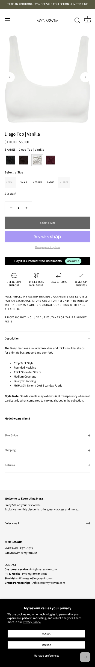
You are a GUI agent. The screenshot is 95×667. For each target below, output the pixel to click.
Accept (46, 633)
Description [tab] (12, 338)
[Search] (77, 21)
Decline (46, 645)
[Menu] (7, 20)
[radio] (10, 160)
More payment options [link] (47, 247)
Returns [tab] (10, 465)
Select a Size (14, 173)
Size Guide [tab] (11, 435)
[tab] (47, 387)
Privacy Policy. (32, 622)
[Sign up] (88, 523)
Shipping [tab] (10, 450)
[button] (10, 77)
